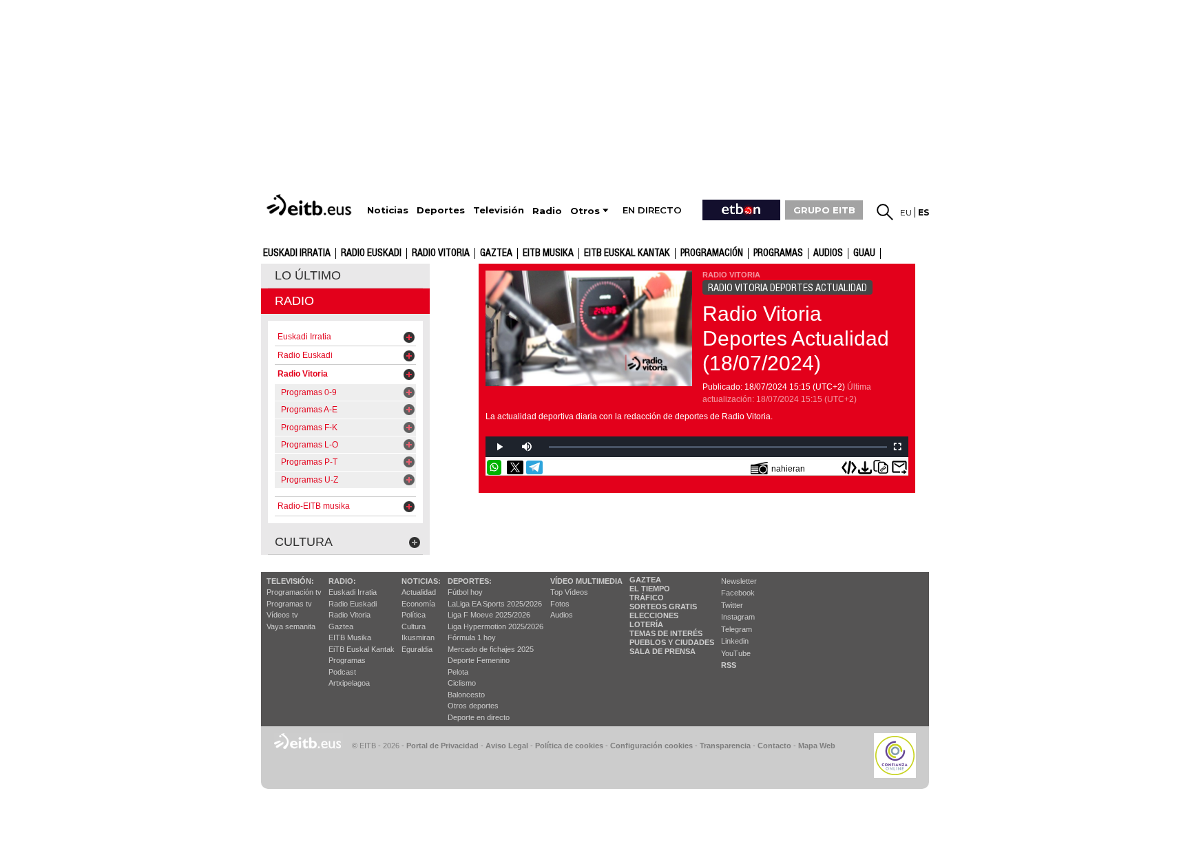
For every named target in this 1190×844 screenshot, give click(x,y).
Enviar (899, 467)
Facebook (738, 593)
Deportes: (470, 581)
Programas (778, 253)
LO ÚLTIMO (308, 275)
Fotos (560, 604)
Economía (418, 604)
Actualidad (418, 592)
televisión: (290, 581)
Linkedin (735, 641)
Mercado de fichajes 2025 (491, 649)
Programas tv (289, 604)
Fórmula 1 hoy (472, 637)
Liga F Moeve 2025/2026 (489, 615)
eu (906, 212)
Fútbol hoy (465, 592)
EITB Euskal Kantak (627, 253)
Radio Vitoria (441, 253)
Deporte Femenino (479, 660)
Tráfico (646, 597)
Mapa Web (816, 745)
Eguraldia (416, 649)
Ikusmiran (418, 637)
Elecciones (653, 615)
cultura (304, 542)
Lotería (646, 624)
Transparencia (725, 745)
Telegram (736, 629)
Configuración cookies (651, 745)
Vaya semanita (291, 626)
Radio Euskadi (371, 253)
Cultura (413, 626)
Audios (561, 615)
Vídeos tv (282, 615)
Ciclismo (462, 683)
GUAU (864, 253)
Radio (294, 301)
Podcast (342, 672)
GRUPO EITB (824, 209)
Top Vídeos (569, 592)
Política (413, 615)
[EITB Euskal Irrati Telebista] (310, 204)
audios (828, 253)
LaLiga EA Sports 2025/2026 (495, 604)
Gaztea (340, 626)
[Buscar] (885, 212)
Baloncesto (466, 694)
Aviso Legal (507, 745)
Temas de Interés (665, 633)
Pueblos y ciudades (671, 642)
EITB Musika (548, 253)
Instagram (738, 617)
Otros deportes (473, 705)
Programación (711, 253)
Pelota (458, 672)
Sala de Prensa (662, 651)
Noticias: (421, 581)
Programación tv (294, 592)
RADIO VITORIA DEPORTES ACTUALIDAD (787, 288)
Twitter (732, 605)
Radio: (342, 581)
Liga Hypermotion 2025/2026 (495, 626)
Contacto (774, 745)
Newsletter (739, 581)
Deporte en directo (479, 717)
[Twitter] (515, 467)
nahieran (788, 469)
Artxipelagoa (349, 683)
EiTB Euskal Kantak (361, 649)
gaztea (496, 253)
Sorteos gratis (663, 606)
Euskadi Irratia (297, 253)
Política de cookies (569, 745)
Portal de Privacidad (442, 745)
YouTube (736, 653)
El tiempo (649, 588)
